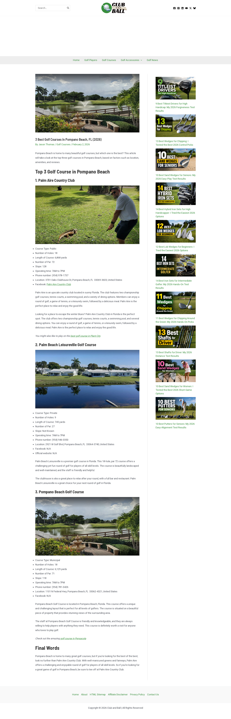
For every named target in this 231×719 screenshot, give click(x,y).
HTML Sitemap (98, 694)
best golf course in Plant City (85, 336)
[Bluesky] (194, 8)
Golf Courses (63, 144)
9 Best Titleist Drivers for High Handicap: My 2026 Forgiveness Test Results (175, 107)
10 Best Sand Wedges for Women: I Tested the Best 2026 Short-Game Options (174, 390)
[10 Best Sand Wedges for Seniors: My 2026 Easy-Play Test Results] (176, 159)
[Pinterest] (178, 8)
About (84, 694)
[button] (140, 60)
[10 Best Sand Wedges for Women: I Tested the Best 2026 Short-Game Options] (176, 371)
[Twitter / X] (190, 8)
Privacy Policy (137, 694)
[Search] (68, 8)
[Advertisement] (115, 36)
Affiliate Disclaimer (118, 694)
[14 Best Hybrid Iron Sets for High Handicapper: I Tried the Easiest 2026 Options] (176, 193)
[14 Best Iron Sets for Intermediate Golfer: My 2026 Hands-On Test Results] (176, 265)
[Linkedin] (182, 8)
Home (75, 694)
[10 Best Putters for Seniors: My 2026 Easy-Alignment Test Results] (176, 408)
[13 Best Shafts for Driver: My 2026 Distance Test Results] (176, 337)
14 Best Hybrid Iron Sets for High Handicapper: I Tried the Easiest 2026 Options (175, 213)
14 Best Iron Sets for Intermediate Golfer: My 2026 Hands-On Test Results (174, 284)
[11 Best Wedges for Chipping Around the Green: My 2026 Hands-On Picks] (176, 303)
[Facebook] (174, 8)
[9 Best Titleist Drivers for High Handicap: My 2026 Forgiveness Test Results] (176, 88)
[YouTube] (186, 8)
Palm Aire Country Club (59, 284)
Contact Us (153, 694)
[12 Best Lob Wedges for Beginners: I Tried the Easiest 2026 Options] (176, 231)
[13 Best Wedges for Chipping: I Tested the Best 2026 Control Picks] (176, 125)
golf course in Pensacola (73, 638)
